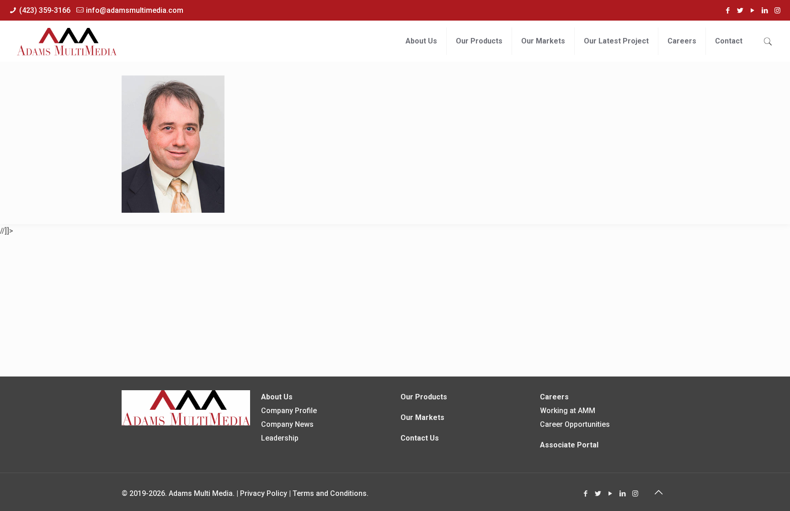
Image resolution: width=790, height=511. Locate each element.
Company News (287, 424)
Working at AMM (567, 410)
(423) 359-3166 (44, 10)
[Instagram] (777, 10)
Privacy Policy (263, 493)
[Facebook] (728, 10)
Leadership (280, 438)
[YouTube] (753, 10)
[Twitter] (740, 10)
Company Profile (289, 410)
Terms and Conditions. (330, 493)
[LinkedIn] (765, 10)
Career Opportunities (575, 424)
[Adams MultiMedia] (67, 41)
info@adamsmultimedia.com (134, 10)
